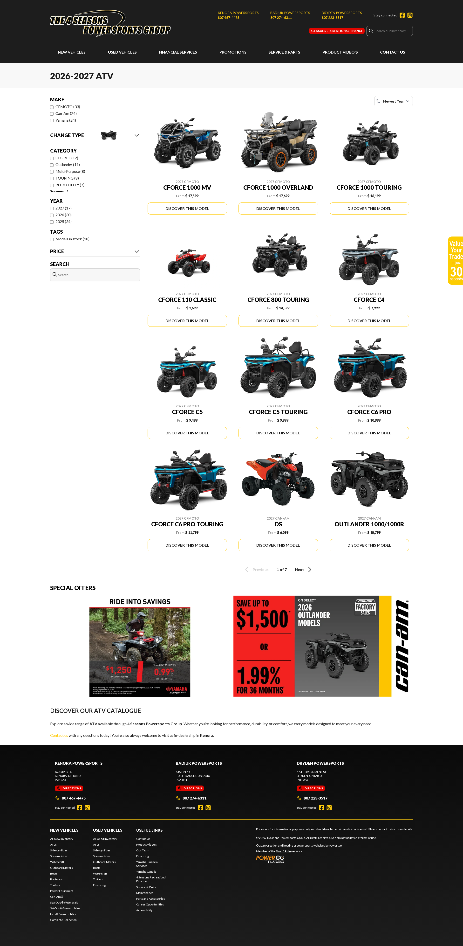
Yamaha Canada (146, 871)
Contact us (59, 735)
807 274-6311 (281, 17)
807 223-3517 (332, 17)
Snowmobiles (59, 856)
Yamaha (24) (65, 120)
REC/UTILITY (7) (69, 184)
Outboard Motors (61, 867)
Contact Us (392, 52)
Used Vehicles (122, 52)
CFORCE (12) (66, 157)
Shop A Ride (283, 851)
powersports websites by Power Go (319, 845)
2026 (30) (63, 214)
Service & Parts (284, 52)
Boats (54, 873)
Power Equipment (61, 891)
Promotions (232, 52)
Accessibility (144, 910)
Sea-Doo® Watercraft (64, 902)
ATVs (53, 844)
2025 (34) (63, 221)
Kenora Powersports (238, 13)
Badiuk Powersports (290, 13)
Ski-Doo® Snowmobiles (65, 908)
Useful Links (149, 830)
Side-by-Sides (59, 850)
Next (299, 569)
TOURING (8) (67, 178)
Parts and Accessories (150, 898)
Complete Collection (63, 920)
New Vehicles (72, 52)
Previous (261, 569)
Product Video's (340, 52)
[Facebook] (402, 15)
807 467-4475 (228, 17)
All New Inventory (61, 839)
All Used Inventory (105, 839)
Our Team (142, 850)
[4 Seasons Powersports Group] (110, 23)
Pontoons (56, 879)
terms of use (368, 838)
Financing (99, 885)
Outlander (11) (67, 164)
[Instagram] (410, 15)
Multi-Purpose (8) (70, 171)
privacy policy (345, 838)
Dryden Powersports (342, 13)
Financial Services (178, 52)
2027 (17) (63, 208)
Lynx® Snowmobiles (63, 914)
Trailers (55, 885)
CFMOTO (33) (67, 106)
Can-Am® (56, 896)
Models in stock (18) (72, 238)
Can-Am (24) (66, 113)
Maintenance (144, 893)
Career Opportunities (150, 904)
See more (57, 191)
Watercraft (57, 862)
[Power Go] (299, 859)
